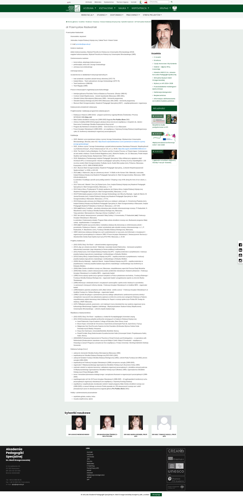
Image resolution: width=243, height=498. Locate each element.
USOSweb (88, 2)
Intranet (90, 473)
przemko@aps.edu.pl (83, 44)
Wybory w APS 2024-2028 (163, 83)
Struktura (89, 22)
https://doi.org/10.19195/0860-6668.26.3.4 (132, 149)
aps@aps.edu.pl (18, 484)
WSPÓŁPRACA (139, 8)
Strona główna (73, 22)
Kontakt (133, 2)
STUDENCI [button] (101, 15)
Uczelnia (81, 22)
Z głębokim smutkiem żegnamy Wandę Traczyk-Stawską (164, 161)
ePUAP (89, 477)
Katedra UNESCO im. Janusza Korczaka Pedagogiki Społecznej (164, 73)
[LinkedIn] (240, 250)
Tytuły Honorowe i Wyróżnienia (165, 64)
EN (70, 2)
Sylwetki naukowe (127, 22)
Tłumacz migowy (122, 2)
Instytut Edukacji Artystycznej (110, 22)
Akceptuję (156, 495)
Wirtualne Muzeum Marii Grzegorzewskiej (162, 79)
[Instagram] (240, 260)
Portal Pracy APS (93, 468)
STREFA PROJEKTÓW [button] (151, 15)
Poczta (89, 461)
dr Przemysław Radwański (143, 22)
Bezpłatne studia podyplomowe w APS (160, 126)
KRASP (89, 470)
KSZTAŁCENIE (106, 8)
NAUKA (122, 8)
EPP (88, 479)
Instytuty (96, 22)
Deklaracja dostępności (162, 92)
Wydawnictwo (109, 2)
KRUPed (164, 8)
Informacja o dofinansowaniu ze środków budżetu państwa (163, 100)
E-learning (90, 466)
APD (88, 459)
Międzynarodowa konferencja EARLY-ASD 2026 (163, 144)
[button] (90, 8)
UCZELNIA (88, 8)
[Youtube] (240, 255)
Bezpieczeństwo (160, 95)
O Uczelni (157, 57)
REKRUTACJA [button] (87, 15)
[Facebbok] (240, 245)
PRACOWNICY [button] (132, 15)
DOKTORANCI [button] (116, 15)
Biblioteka (98, 2)
